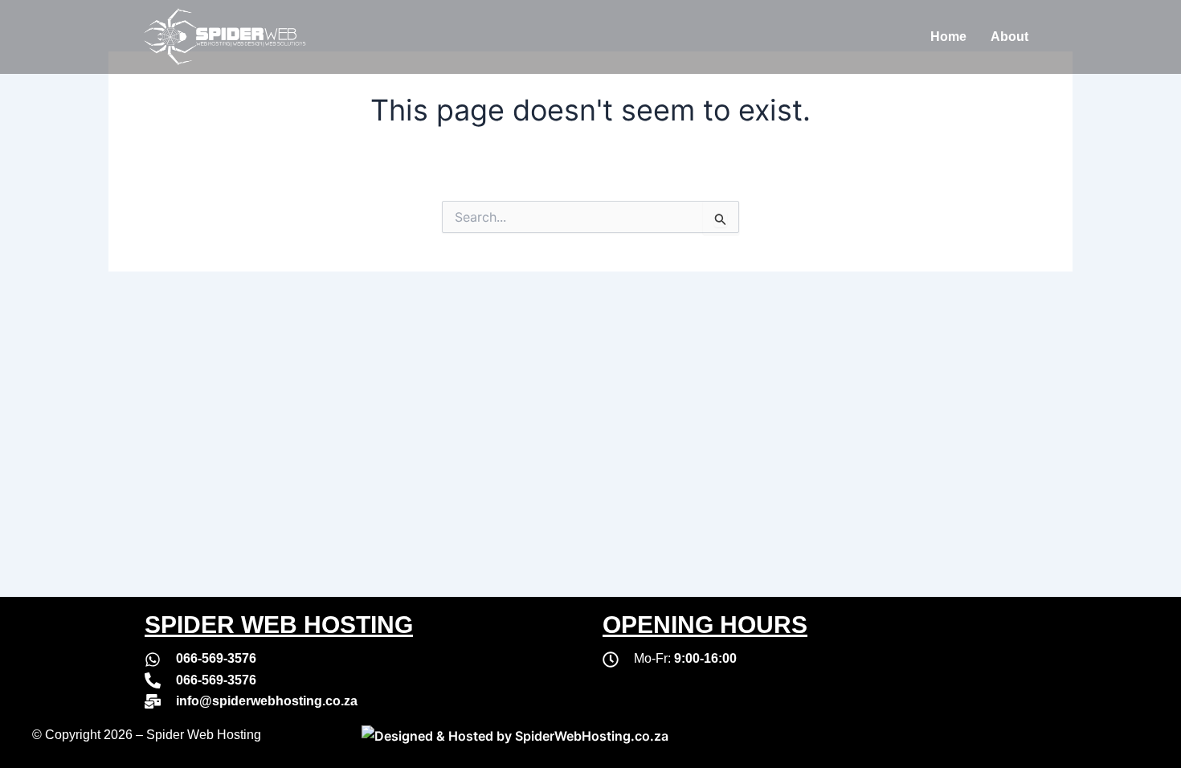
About (1009, 36)
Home (948, 36)
